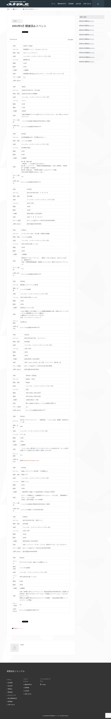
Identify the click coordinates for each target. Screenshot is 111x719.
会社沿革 (78, 3)
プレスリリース (12, 695)
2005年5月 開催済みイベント (86, 25)
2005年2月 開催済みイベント (86, 39)
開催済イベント (18, 628)
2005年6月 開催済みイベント (86, 21)
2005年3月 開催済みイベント (86, 34)
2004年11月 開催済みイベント (87, 52)
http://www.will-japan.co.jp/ (31, 460)
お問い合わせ (87, 3)
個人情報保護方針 (12, 698)
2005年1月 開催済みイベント (86, 43)
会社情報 (10, 682)
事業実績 (10, 692)
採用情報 (71, 3)
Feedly (44, 684)
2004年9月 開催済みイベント (86, 61)
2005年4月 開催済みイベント (86, 30)
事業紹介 (10, 689)
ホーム (53, 3)
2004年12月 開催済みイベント (87, 48)
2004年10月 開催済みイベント (87, 57)
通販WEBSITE (62, 3)
